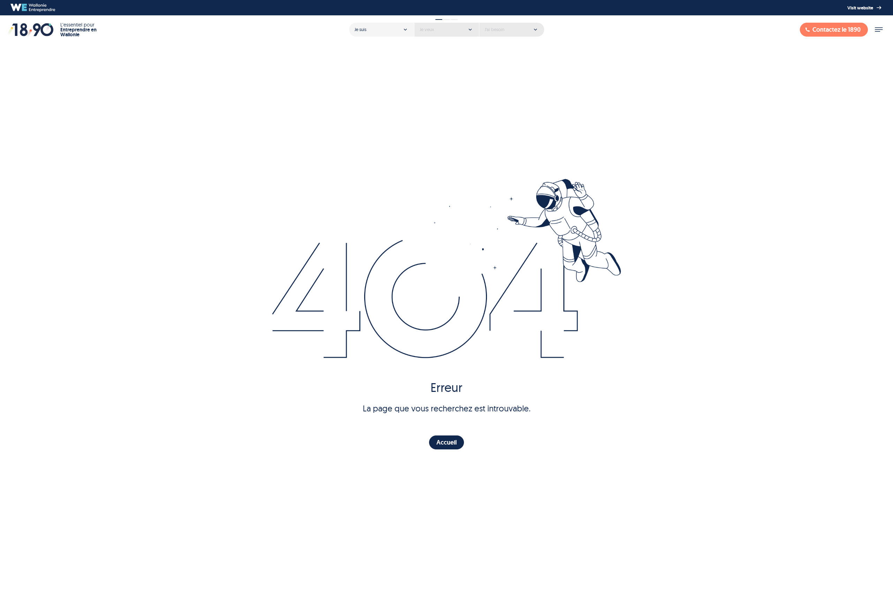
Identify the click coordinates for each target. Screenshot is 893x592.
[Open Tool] (446, 27)
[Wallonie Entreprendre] (32, 7)
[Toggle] (878, 29)
